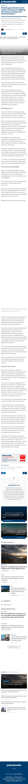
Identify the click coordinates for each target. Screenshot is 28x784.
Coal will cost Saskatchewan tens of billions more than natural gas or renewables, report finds (13, 691)
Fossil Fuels (11, 467)
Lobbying (16, 467)
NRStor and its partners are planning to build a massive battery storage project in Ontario (13, 697)
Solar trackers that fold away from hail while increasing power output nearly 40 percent (16, 709)
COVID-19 (6, 467)
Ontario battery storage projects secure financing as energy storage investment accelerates (12, 578)
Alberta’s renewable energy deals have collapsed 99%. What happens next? (14, 567)
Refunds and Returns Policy (14, 780)
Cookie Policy (9, 777)
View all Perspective (13, 647)
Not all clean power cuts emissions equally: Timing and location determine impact (13, 702)
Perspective (4, 5)
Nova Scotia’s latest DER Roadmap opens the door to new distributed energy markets (19, 590)
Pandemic (4, 468)
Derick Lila (5, 570)
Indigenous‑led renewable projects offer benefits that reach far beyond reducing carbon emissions (12, 627)
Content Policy (20, 779)
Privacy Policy (18, 777)
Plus (12, 586)
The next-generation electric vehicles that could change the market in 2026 (19, 638)
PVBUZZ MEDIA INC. (18, 774)
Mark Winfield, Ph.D (10, 29)
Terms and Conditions (9, 779)
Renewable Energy (11, 468)
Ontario (21, 467)
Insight (2, 575)
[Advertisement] (12, 659)
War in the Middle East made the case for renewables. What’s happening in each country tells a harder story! (13, 615)
